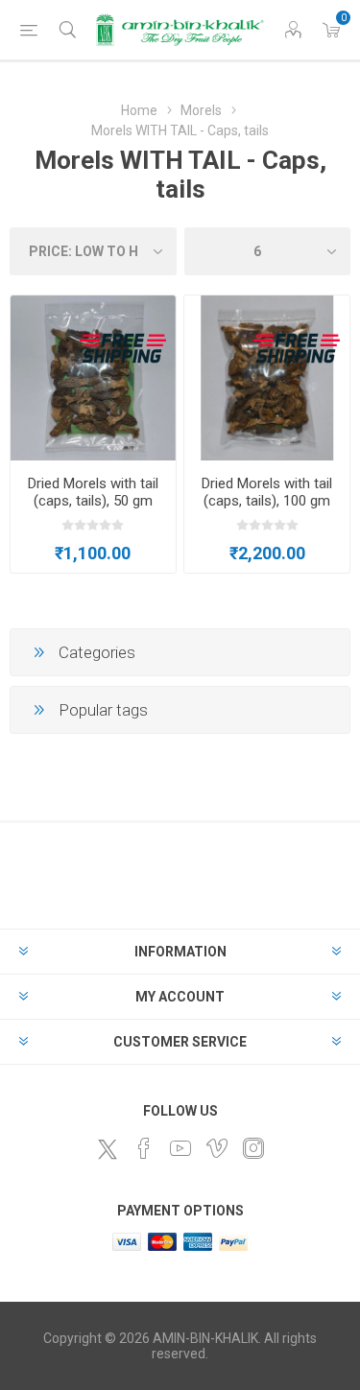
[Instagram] (253, 1148)
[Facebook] (144, 1148)
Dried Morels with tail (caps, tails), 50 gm (93, 492)
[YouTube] (180, 1148)
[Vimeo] (217, 1148)
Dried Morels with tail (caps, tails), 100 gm (267, 492)
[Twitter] (107, 1149)
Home (139, 110)
